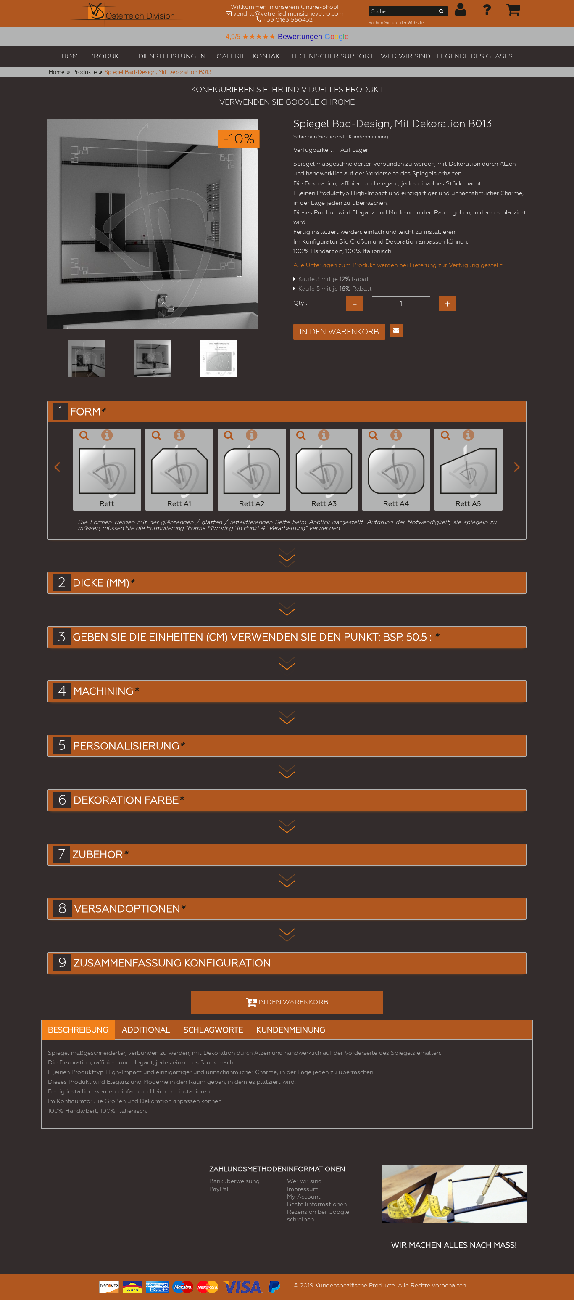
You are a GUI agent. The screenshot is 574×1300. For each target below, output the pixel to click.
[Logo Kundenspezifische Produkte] (126, 13)
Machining (106, 691)
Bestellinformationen (317, 1204)
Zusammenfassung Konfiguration (172, 963)
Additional (146, 1029)
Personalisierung (128, 746)
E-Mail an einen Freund (396, 330)
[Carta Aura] (132, 1286)
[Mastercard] (207, 1286)
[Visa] (242, 1286)
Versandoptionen (129, 909)
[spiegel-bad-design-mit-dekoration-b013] (86, 358)
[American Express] (157, 1286)
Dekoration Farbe (128, 800)
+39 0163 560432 (288, 19)
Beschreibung (78, 1029)
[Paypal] (273, 1286)
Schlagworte (213, 1029)
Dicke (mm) (103, 583)
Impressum (303, 1189)
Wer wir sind (304, 1181)
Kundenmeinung (290, 1029)
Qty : (300, 302)
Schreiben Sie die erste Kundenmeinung (340, 137)
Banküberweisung (234, 1181)
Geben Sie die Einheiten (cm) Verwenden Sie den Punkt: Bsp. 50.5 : (255, 637)
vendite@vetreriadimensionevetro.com (288, 13)
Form (87, 412)
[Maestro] (182, 1286)
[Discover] (109, 1286)
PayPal (219, 1189)
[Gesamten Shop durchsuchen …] (441, 12)
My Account (304, 1196)
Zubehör (99, 855)
